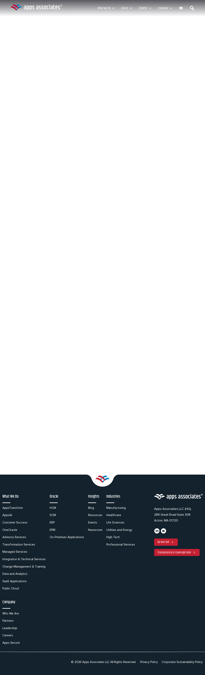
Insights (143, 8)
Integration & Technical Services (24, 559)
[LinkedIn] (157, 532)
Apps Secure (11, 643)
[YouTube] (163, 532)
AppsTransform (12, 508)
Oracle (124, 8)
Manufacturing (116, 508)
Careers (7, 635)
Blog (91, 508)
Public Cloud (10, 588)
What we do (104, 8)
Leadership (9, 628)
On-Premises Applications (67, 537)
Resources (95, 515)
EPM (52, 530)
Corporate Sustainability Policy (182, 662)
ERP (52, 522)
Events (92, 522)
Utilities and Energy (119, 530)
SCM (53, 515)
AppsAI (7, 515)
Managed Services (14, 552)
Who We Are (10, 613)
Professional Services (120, 544)
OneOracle (9, 530)
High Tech (113, 537)
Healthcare (113, 515)
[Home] (36, 7)
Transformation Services (18, 544)
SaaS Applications (14, 581)
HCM (53, 508)
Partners (8, 620)
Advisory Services (14, 537)
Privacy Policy (149, 662)
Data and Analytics (14, 574)
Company (163, 8)
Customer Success (14, 522)
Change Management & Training (23, 566)
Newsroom (95, 530)
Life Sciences (115, 522)
